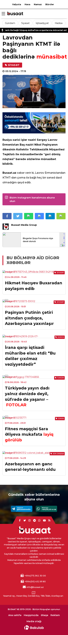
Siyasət (25, 23)
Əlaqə (44, 615)
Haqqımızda (31, 615)
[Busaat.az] (15, 14)
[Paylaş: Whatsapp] (28, 216)
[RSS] (49, 520)
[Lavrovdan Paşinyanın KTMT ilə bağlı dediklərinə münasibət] (34, 91)
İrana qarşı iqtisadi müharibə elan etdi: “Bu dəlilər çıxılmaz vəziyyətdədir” (30, 356)
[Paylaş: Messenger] (39, 216)
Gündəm (10, 23)
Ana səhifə (14, 615)
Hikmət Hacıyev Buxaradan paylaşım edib (33, 285)
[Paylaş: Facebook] (7, 216)
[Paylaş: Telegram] (50, 216)
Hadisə (59, 23)
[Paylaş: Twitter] (17, 216)
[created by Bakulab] (34, 627)
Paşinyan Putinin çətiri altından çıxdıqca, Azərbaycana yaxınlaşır (29, 318)
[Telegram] (21, 509)
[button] (61, 216)
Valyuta (16, 4)
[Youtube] (44, 520)
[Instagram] (29, 520)
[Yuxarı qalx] (58, 625)
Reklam (55, 615)
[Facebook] (19, 520)
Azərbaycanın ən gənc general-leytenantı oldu (30, 466)
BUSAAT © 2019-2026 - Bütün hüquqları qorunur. (34, 609)
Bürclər (49, 4)
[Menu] (3, 13)
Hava (27, 4)
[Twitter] (24, 520)
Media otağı (34, 621)
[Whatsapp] (46, 509)
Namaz (38, 4)
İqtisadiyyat (42, 23)
